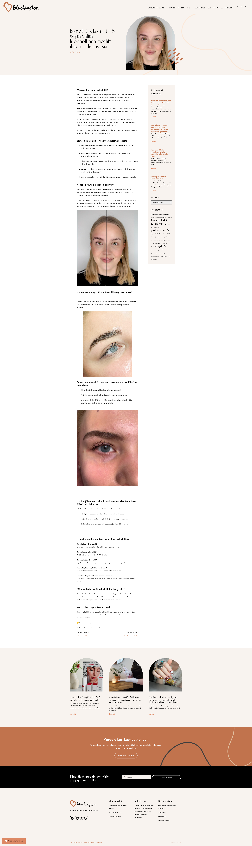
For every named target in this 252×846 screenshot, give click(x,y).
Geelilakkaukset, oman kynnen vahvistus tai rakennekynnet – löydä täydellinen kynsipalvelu (159, 128)
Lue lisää (153, 117)
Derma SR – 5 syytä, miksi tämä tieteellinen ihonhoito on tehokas (85, 698)
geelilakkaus (160, 230)
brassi (170, 217)
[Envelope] (81, 818)
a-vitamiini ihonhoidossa (163, 214)
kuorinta (155, 243)
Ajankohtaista (227, 8)
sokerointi (154, 259)
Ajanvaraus (200, 8)
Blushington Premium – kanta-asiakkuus (159, 177)
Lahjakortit (213, 8)
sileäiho (167, 256)
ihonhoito (153, 237)
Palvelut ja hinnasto (155, 8)
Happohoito (154, 233)
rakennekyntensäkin (156, 256)
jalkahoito (167, 237)
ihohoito (167, 233)
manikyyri (158, 246)
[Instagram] (77, 818)
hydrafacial (161, 233)
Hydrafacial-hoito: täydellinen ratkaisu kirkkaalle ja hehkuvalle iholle (159, 153)
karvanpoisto (154, 240)
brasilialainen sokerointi (161, 217)
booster (153, 217)
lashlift (165, 243)
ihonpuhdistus (160, 237)
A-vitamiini (154, 214)
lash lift (160, 243)
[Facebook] (72, 818)
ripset (163, 256)
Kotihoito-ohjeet (176, 8)
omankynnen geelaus (158, 250)
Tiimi (188, 8)
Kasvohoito (161, 240)
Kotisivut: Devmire (175, 842)
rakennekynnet (161, 253)
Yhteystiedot (241, 6)
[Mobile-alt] (86, 818)
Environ (156, 227)
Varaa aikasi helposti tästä (88, 623)
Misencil (93, 628)
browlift (161, 224)
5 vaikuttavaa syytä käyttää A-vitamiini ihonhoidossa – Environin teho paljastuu (161, 102)
